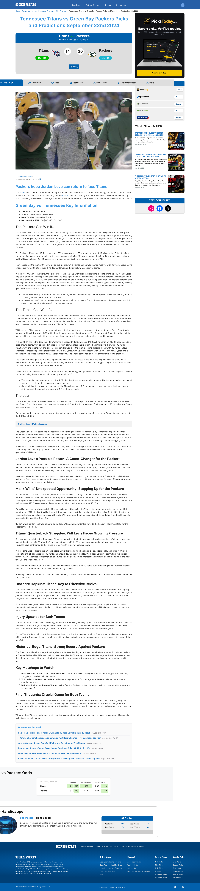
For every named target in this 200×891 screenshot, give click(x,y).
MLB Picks (159, 865)
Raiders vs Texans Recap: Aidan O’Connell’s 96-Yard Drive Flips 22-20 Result (54, 733)
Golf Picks (177, 868)
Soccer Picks (178, 865)
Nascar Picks (178, 874)
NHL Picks (159, 868)
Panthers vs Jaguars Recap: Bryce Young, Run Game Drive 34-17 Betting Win (54, 748)
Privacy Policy (103, 887)
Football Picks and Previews (42, 11)
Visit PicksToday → (160, 73)
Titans (22, 192)
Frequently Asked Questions (138, 871)
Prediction (36, 83)
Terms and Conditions (117, 887)
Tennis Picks (178, 871)
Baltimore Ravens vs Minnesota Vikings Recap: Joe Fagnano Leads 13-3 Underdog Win (59, 758)
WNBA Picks (178, 877)
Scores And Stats (25, 176)
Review (178, 97)
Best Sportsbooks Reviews (110, 862)
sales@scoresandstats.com (135, 846)
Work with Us (132, 865)
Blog (101, 874)
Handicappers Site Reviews (111, 868)
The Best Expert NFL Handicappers (32, 424)
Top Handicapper (128, 83)
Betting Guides (92, 5)
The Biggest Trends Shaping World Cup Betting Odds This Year (150, 156)
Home (18, 11)
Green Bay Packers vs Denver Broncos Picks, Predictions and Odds (49, 753)
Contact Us (131, 868)
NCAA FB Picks (161, 874)
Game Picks (101, 83)
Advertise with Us (134, 862)
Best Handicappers (107, 871)
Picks (151, 83)
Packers (66, 195)
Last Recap (78, 83)
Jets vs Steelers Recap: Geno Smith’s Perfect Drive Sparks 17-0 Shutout (51, 743)
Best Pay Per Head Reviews (111, 865)
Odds (57, 83)
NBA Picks (159, 871)
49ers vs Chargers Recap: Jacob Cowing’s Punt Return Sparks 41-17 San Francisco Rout (59, 738)
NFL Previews (61, 11)
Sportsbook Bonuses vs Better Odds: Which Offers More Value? (149, 134)
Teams (108, 5)
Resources (121, 5)
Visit (179, 90)
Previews (76, 5)
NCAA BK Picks (161, 877)
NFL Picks (159, 862)
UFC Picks (177, 862)
